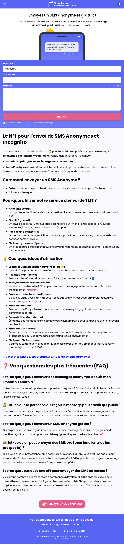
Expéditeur (8, 63)
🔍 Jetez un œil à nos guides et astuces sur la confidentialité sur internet (46, 357)
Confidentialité (78, 531)
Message (7, 85)
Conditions (44, 531)
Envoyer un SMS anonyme (62, 504)
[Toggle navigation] (5, 4)
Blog (66, 531)
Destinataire (9, 74)
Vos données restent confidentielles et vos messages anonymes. (30, 123)
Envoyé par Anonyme (71, 54)
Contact (56, 531)
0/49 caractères (115, 86)
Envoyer (62, 116)
